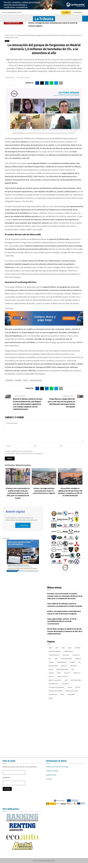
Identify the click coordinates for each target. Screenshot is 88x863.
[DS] (71, 522)
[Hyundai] (71, 528)
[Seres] (65, 558)
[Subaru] (54, 564)
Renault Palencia (62, 676)
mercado (64, 666)
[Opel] (65, 552)
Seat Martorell (76, 680)
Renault (51, 676)
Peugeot (67, 673)
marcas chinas (53, 666)
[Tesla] (65, 564)
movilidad (18, 380)
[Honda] (65, 528)
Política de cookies (52, 771)
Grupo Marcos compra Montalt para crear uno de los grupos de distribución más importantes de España (61, 403)
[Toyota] (71, 564)
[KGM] (70, 534)
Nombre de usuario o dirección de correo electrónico (20, 767)
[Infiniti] (76, 528)
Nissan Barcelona (62, 669)
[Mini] (71, 546)
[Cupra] (54, 522)
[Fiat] (54, 528)
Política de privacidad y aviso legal (57, 767)
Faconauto (76, 655)
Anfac (50, 648)
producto (76, 673)
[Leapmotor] (65, 540)
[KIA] (77, 534)
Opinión (51, 673)
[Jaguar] (59, 534)
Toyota (77, 687)
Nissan (25, 380)
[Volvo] (65, 570)
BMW (63, 648)
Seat (66, 680)
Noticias (13, 35)
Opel (72, 669)
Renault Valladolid (55, 680)
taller (70, 687)
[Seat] (58, 558)
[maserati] (76, 540)
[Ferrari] (76, 522)
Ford (56, 658)
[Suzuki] (59, 564)
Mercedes (73, 666)
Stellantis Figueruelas (56, 687)
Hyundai (72, 662)
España (7, 41)
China (69, 648)
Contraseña (6, 777)
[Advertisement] (44, 727)
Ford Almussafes (66, 658)
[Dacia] (59, 522)
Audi (57, 648)
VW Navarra (71, 694)
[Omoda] (59, 552)
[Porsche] (76, 552)
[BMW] (65, 516)
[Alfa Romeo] (54, 516)
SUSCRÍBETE (66, 12)
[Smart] (78, 558)
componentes (68, 651)
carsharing (9, 380)
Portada (7, 35)
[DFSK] (65, 522)
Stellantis (65, 684)
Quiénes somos (51, 775)
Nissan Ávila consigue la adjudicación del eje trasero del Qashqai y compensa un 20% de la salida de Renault (64, 631)
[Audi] (59, 516)
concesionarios (54, 655)
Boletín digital (15, 511)
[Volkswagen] (76, 564)
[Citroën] (76, 516)
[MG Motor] (65, 546)
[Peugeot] (71, 552)
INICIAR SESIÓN (78, 12)
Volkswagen (53, 694)
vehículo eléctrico (35, 380)
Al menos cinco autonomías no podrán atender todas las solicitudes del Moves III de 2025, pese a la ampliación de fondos (18, 493)
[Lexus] (71, 540)
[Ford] (59, 528)
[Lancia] (54, 540)
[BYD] (71, 516)
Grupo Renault (62, 662)
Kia (79, 662)
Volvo (62, 694)
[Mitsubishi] (76, 546)
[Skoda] (72, 558)
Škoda (51, 698)
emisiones (66, 655)
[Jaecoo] (53, 534)
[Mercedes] (59, 546)
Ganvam (51, 662)
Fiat (50, 658)
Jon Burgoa (9, 77)
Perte (59, 673)
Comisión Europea (55, 651)
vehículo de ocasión (55, 691)
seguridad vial (53, 684)
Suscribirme (24, 525)
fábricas (78, 658)
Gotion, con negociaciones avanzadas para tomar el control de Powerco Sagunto (44, 490)
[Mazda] (54, 546)
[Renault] (52, 558)
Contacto (49, 779)
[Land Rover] (59, 540)
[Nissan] (54, 552)
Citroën (77, 648)
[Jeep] (65, 534)
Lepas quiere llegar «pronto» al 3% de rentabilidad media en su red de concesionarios (55, 24)
